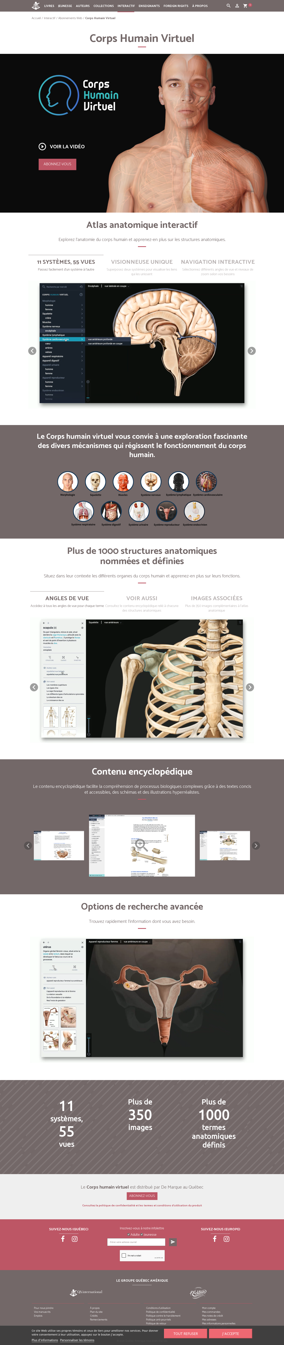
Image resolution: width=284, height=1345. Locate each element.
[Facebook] (63, 1240)
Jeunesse (65, 6)
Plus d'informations (45, 1340)
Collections (104, 6)
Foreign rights (176, 6)
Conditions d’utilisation (158, 1308)
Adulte (135, 1234)
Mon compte (209, 1308)
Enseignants (149, 6)
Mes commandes (211, 1312)
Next (256, 846)
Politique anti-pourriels (158, 1320)
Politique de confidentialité (160, 1312)
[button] (252, 351)
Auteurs (83, 6)
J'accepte (230, 1333)
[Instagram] (74, 1240)
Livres (49, 6)
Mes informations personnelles (218, 1323)
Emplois (38, 1316)
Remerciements (98, 1320)
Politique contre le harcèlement (163, 1316)
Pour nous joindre (44, 1308)
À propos (200, 6)
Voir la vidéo (61, 146)
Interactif (126, 6)
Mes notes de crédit (212, 1316)
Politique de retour (156, 1323)
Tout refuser (185, 1333)
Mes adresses (209, 1320)
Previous (28, 846)
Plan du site (96, 1312)
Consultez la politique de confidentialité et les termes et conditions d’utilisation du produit (142, 1206)
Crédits (94, 1316)
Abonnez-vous (57, 164)
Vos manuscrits (42, 1312)
